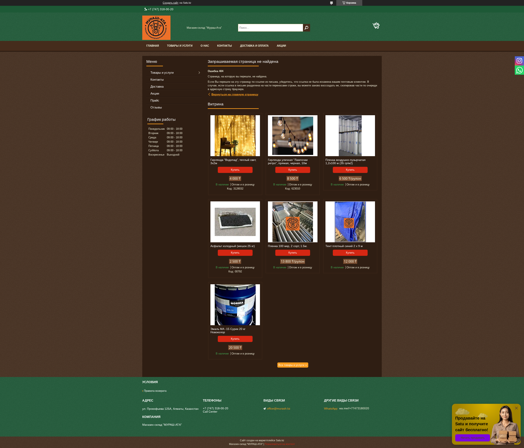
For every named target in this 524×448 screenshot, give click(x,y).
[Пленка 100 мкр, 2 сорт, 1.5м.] (292, 221)
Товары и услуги (179, 45)
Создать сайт (170, 2)
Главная (152, 45)
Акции (281, 45)
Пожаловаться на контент (280, 444)
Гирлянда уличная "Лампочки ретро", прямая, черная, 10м (288, 161)
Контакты (224, 45)
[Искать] (306, 28)
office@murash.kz (278, 408)
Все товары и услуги (291, 365)
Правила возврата (155, 390)
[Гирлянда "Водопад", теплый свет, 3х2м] (235, 135)
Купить (235, 169)
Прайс (154, 100)
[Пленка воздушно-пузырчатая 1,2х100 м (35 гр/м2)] (350, 135)
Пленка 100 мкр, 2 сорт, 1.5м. (287, 246)
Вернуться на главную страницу (234, 94)
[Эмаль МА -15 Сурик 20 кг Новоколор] (235, 304)
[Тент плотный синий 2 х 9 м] (350, 221)
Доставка (157, 86)
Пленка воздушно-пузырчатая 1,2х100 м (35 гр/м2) (345, 161)
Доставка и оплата (254, 45)
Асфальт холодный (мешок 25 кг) (232, 246)
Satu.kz (280, 440)
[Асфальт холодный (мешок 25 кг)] (235, 221)
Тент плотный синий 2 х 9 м (344, 246)
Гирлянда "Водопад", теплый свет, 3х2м (233, 161)
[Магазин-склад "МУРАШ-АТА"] (162, 28)
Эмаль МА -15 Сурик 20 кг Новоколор (227, 330)
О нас (205, 45)
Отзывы (156, 107)
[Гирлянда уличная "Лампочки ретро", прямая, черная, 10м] (292, 135)
